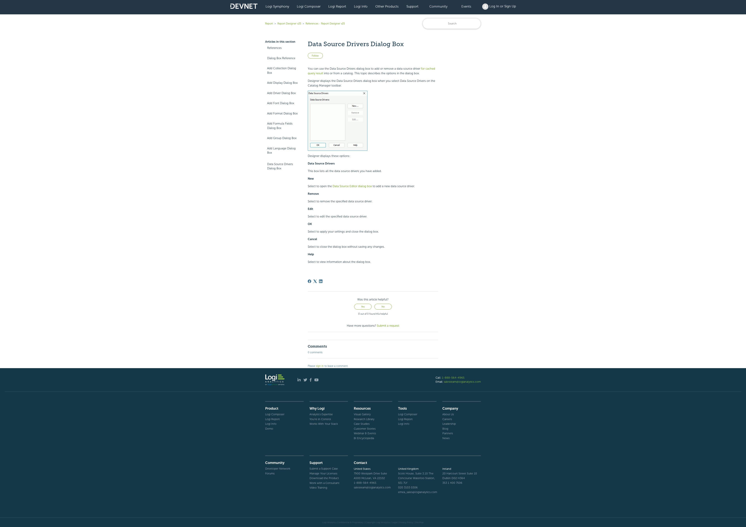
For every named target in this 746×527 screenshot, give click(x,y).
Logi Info (361, 6)
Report (269, 23)
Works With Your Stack (323, 424)
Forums (270, 473)
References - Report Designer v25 (325, 23)
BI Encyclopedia (364, 438)
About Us (448, 414)
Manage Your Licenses (323, 473)
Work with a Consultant (324, 483)
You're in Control (320, 419)
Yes (363, 306)
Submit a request (388, 325)
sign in (320, 365)
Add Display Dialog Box (282, 83)
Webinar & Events (365, 433)
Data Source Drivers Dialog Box (280, 166)
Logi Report (337, 6)
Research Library (364, 419)
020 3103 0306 (408, 487)
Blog (445, 428)
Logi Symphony (277, 6)
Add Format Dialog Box (282, 113)
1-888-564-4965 (453, 377)
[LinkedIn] (320, 281)
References (274, 48)
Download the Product (324, 478)
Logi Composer (309, 6)
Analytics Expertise (321, 414)
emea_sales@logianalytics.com (417, 492)
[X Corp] (315, 281)
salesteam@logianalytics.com (462, 381)
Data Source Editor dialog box (352, 186)
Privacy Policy (406, 522)
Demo (269, 428)
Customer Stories (365, 428)
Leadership (449, 424)
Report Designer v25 (289, 23)
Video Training (318, 487)
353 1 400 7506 (452, 483)
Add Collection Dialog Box (281, 70)
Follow (315, 55)
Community (438, 6)
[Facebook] (309, 281)
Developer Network (277, 468)
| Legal (394, 522)
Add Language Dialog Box (281, 151)
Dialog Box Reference (281, 58)
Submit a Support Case (323, 468)
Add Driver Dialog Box (281, 93)
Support (412, 6)
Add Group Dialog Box (281, 138)
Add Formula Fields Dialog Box (280, 126)
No (383, 306)
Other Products (387, 6)
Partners (447, 433)
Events (466, 6)
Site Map (419, 522)
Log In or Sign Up (502, 6)
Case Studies (362, 424)
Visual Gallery (362, 414)
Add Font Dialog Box (280, 103)
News (446, 438)
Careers (447, 419)
